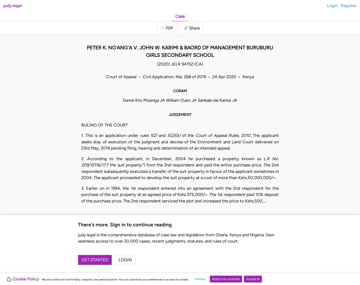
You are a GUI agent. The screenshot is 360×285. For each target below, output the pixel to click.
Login (332, 5)
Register (349, 5)
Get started (94, 259)
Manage (200, 279)
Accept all (252, 279)
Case (180, 16)
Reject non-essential (226, 279)
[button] (191, 28)
